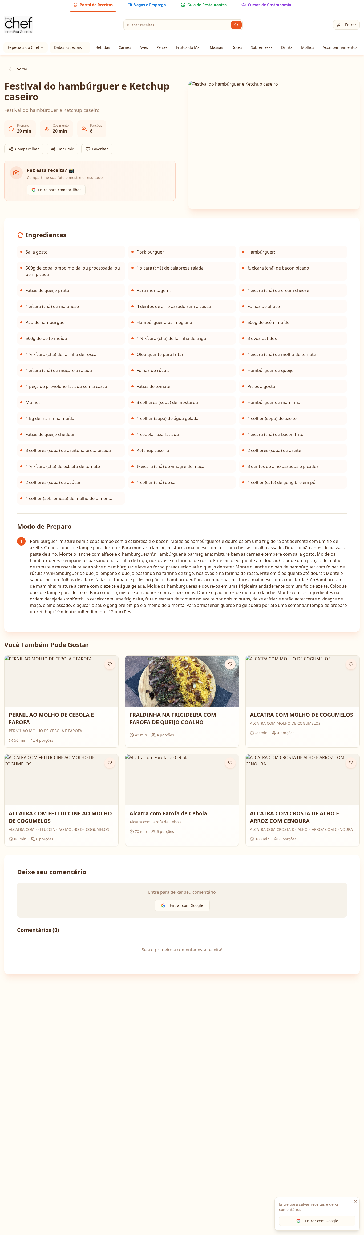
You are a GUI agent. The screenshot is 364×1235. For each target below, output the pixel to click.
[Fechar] (355, 1201)
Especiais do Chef (23, 47)
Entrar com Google (321, 1220)
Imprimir (66, 148)
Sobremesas (262, 47)
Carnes (125, 47)
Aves (144, 47)
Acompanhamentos (340, 47)
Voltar (22, 68)
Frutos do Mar (188, 47)
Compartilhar (27, 148)
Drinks (287, 47)
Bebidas (103, 47)
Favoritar (100, 148)
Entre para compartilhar (59, 189)
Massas (216, 47)
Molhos (307, 47)
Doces (237, 47)
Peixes (162, 47)
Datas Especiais (68, 47)
